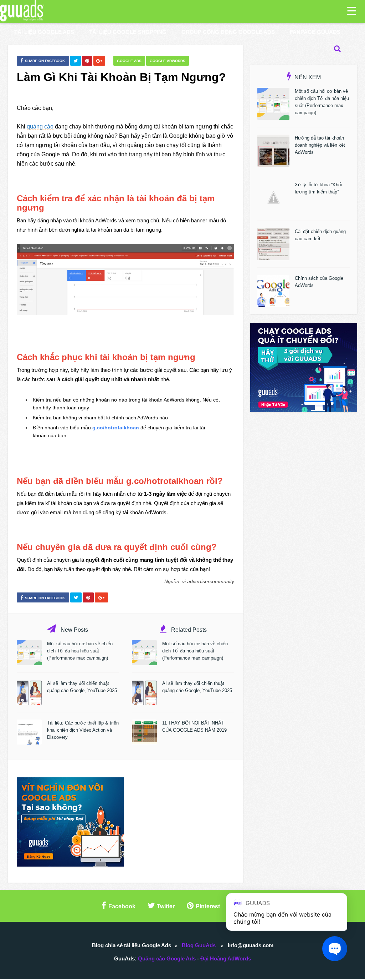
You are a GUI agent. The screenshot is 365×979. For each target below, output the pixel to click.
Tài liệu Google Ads (44, 32)
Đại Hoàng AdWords (225, 958)
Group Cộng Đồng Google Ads (228, 32)
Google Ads (129, 61)
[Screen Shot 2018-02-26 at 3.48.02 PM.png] (125, 279)
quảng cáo (40, 126)
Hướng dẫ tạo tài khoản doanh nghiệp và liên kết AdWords (320, 145)
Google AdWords (167, 61)
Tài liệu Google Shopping (127, 32)
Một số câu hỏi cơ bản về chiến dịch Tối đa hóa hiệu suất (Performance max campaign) (80, 651)
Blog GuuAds (199, 945)
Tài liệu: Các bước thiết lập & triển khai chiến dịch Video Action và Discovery (83, 730)
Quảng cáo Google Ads (167, 958)
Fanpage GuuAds (315, 32)
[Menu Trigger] (351, 10)
